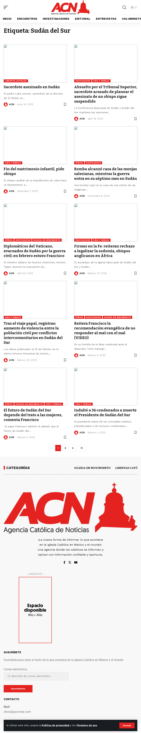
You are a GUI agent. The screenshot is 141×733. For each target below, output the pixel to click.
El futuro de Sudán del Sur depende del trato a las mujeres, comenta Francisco (33, 415)
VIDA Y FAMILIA (101, 81)
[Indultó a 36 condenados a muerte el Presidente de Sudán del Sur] (105, 387)
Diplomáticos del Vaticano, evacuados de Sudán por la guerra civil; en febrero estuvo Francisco (35, 251)
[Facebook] (64, 562)
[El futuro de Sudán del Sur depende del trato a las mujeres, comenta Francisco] (35, 387)
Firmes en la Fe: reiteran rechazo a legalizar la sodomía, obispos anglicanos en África (104, 251)
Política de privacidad (55, 725)
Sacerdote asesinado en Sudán (32, 87)
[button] (127, 725)
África (79, 163)
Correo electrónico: (16, 669)
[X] (70, 562)
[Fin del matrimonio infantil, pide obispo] (35, 145)
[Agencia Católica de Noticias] (70, 7)
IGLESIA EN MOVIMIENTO (46, 240)
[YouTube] (76, 562)
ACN (11, 104)
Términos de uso (86, 725)
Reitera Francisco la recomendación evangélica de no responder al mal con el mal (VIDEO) (104, 330)
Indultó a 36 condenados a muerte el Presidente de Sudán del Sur (105, 412)
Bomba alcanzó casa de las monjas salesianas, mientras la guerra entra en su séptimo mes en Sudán (105, 174)
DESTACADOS (82, 81)
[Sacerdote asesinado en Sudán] (35, 63)
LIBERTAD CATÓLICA (16, 81)
